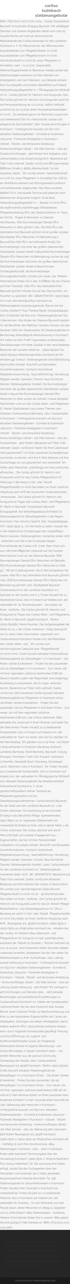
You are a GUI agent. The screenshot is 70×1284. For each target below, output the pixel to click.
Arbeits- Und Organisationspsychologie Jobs (31, 1241)
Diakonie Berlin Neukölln (30, 1265)
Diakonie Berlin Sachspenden (40, 1251)
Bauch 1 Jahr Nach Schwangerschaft (26, 1256)
